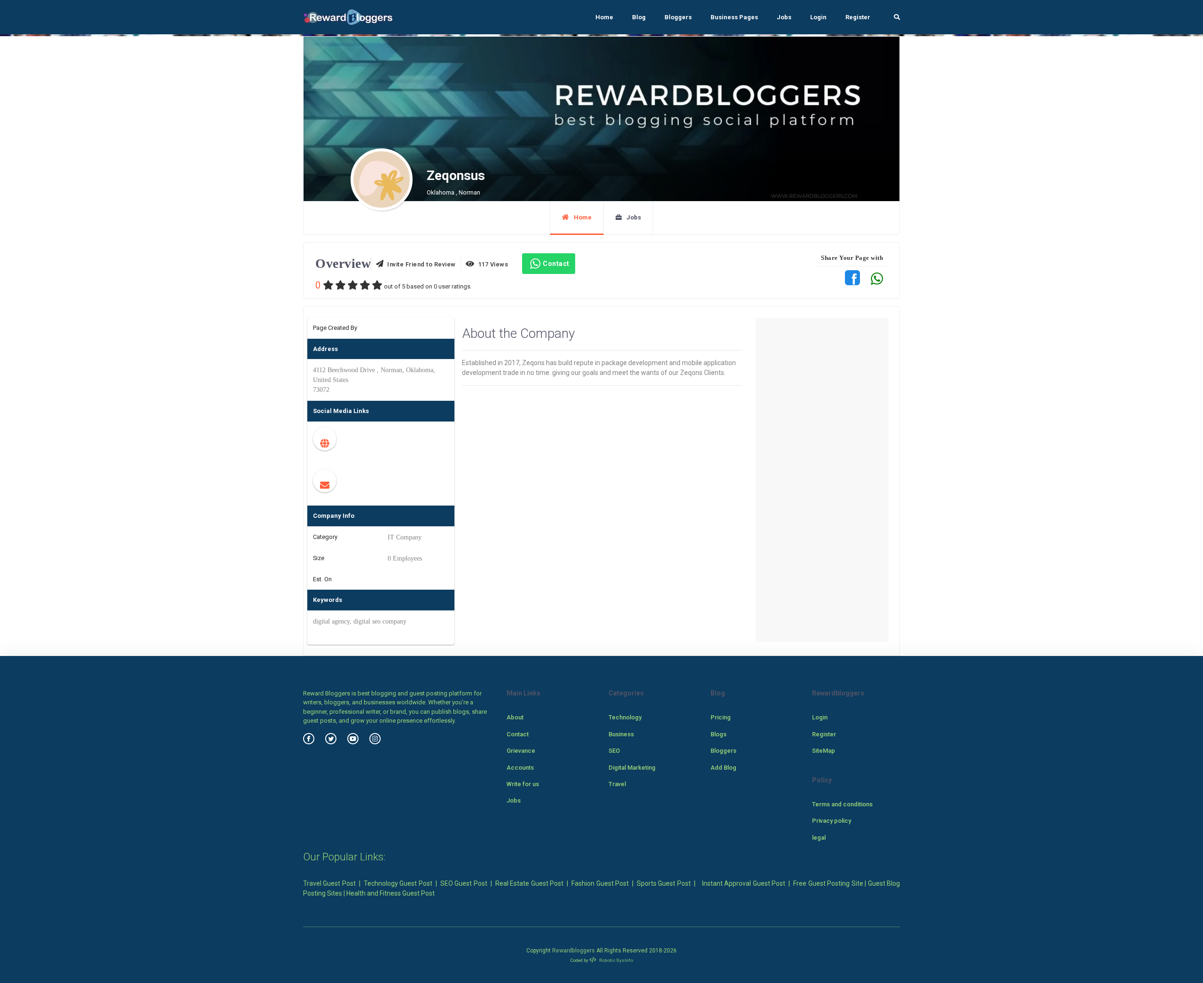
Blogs (718, 734)
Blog (639, 17)
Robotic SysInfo (615, 960)
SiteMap (823, 750)
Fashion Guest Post (600, 883)
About (515, 717)
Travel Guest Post (329, 883)
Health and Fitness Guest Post (390, 893)
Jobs (784, 17)
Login (818, 17)
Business (621, 734)
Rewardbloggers (573, 950)
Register (857, 17)
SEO (614, 750)
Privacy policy (831, 820)
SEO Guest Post (463, 883)
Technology (625, 717)
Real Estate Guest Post (529, 883)
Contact (556, 263)
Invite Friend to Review (420, 264)
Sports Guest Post (664, 883)
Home (604, 17)
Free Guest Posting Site (828, 883)
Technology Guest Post (398, 883)
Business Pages (734, 17)
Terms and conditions (842, 804)
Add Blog (723, 767)
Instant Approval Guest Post (743, 883)
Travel (617, 784)
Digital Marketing (632, 767)
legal (819, 837)
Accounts (520, 767)
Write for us (523, 784)
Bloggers (678, 17)
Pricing (721, 717)
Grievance (521, 750)
